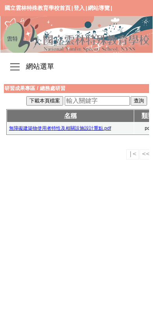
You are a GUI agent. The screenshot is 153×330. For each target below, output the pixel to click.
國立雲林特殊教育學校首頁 (38, 8)
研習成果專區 (20, 88)
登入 (79, 8)
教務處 (76, 34)
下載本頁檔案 (44, 101)
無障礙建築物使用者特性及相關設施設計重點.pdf (60, 128)
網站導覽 (99, 8)
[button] (15, 67)
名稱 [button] (70, 115)
